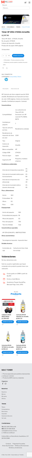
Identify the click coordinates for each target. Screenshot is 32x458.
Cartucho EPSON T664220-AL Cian (21, 346)
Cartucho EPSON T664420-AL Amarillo (22, 315)
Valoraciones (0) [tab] (15, 88)
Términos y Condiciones (15, 447)
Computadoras (6, 409)
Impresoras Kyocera (7, 416)
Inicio (3, 27)
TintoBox (21, 454)
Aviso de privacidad (7, 445)
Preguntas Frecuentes (19, 443)
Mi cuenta (4, 396)
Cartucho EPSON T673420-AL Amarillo (8, 346)
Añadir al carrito (18, 55)
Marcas (4, 394)
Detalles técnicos (7, 243)
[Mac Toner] (7, 2)
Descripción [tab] (5, 88)
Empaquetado (6, 207)
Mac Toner (5, 454)
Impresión (4, 413)
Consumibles (10, 27)
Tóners (18, 27)
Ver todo (4, 418)
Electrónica (5, 411)
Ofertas (4, 398)
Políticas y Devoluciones (22, 445)
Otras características (8, 235)
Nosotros (4, 392)
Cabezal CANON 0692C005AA (6, 315)
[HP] (6, 80)
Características (6, 105)
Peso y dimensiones (8, 190)
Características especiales (10, 228)
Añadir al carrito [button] (8, 321)
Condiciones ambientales (9, 164)
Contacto (8, 443)
